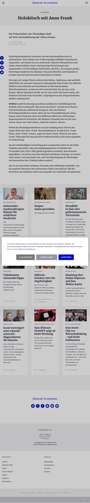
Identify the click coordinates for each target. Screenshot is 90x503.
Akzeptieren (66, 257)
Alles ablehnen (25, 257)
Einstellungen (46, 257)
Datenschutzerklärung (26, 249)
